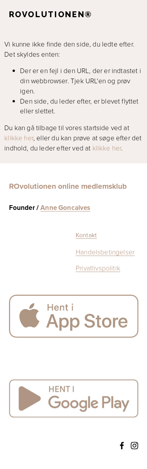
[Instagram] (134, 445)
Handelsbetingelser (105, 251)
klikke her (18, 137)
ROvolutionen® (51, 14)
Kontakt (86, 235)
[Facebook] (122, 445)
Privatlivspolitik (98, 267)
